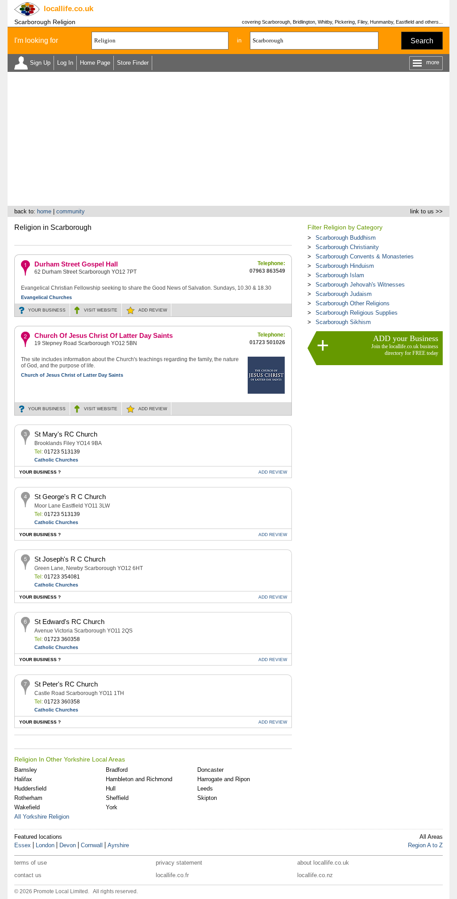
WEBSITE (100, 310)
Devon (67, 845)
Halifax (23, 779)
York (111, 807)
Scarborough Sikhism (343, 322)
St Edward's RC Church (69, 621)
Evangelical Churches (46, 297)
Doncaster (210, 769)
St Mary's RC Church (65, 434)
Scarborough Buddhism (346, 237)
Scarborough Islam (340, 275)
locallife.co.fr (172, 875)
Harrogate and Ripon (223, 779)
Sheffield (117, 798)
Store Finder (133, 62)
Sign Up (40, 62)
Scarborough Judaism (344, 294)
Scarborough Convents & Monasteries (365, 256)
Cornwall (92, 845)
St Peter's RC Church (66, 684)
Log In (65, 62)
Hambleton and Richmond (139, 779)
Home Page (95, 62)
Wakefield (27, 807)
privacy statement (179, 862)
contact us (28, 875)
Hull (111, 788)
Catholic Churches (56, 459)
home (44, 211)
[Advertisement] (228, 138)
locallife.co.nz (315, 875)
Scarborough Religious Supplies (357, 312)
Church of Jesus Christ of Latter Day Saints (72, 375)
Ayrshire (118, 845)
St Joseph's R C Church (69, 559)
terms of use (30, 862)
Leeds (205, 788)
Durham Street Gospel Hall (76, 264)
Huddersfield (30, 788)
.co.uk (68, 8)
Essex (22, 845)
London (45, 845)
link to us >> (426, 211)
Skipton (207, 798)
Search (422, 41)
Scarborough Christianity (347, 247)
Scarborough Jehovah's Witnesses (360, 284)
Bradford (117, 769)
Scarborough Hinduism (345, 265)
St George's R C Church (70, 496)
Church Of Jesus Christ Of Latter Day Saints (103, 335)
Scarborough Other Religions (353, 303)
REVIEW (152, 310)
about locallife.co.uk (323, 862)
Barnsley (25, 769)
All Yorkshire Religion (41, 816)
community (70, 211)
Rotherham (28, 798)
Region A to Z (425, 845)
